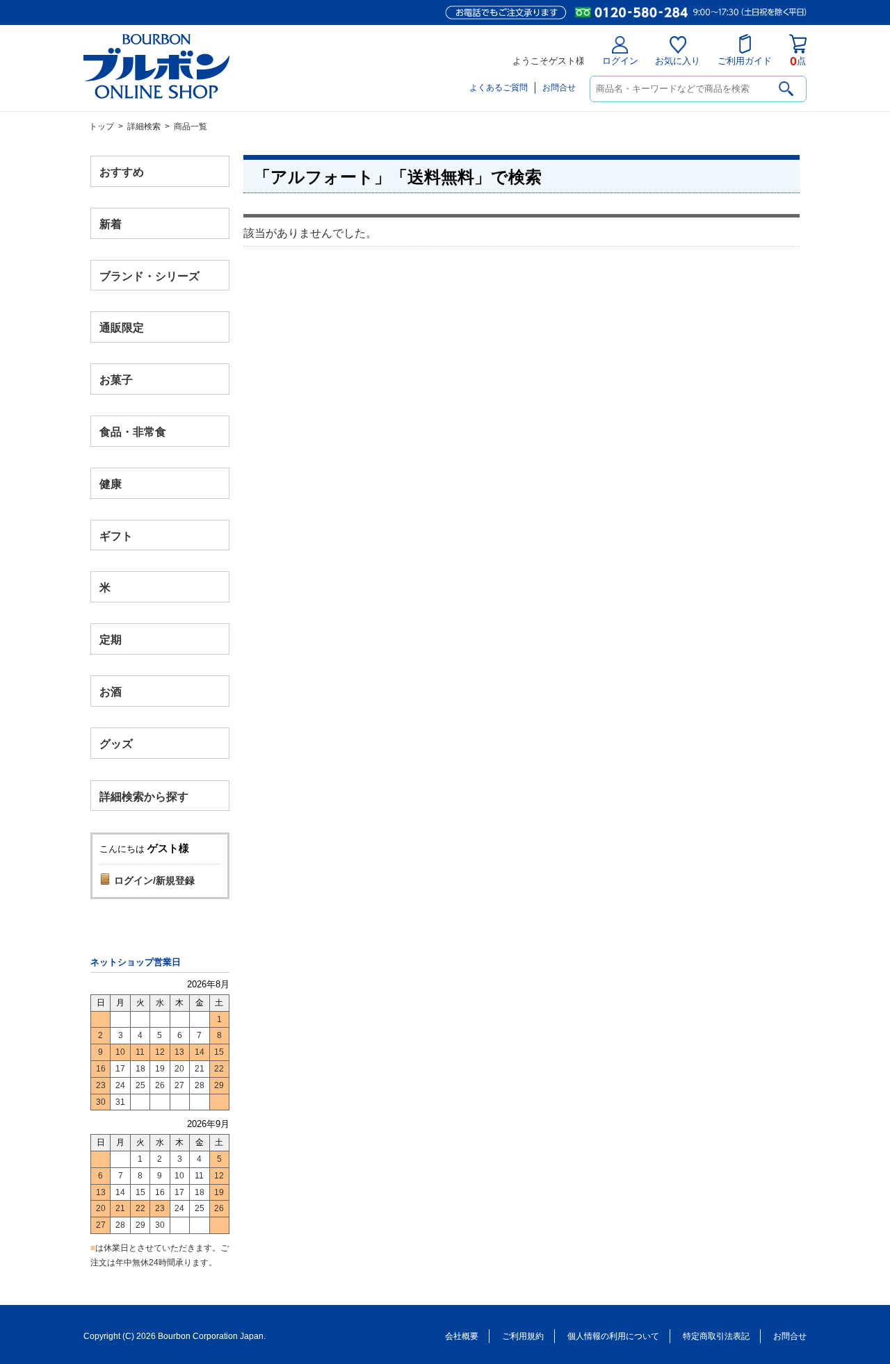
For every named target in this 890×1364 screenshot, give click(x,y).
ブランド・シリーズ (149, 275)
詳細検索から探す (143, 796)
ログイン (620, 61)
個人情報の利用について (613, 1336)
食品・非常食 (132, 432)
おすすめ (121, 172)
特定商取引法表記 (716, 1336)
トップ (101, 126)
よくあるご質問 (498, 87)
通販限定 (121, 328)
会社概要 (461, 1336)
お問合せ (559, 87)
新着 (110, 223)
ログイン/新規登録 (154, 880)
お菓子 (116, 380)
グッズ (116, 743)
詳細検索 (144, 126)
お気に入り (677, 61)
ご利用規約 (523, 1336)
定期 (110, 640)
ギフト (116, 535)
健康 (110, 483)
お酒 (110, 691)
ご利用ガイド (745, 61)
